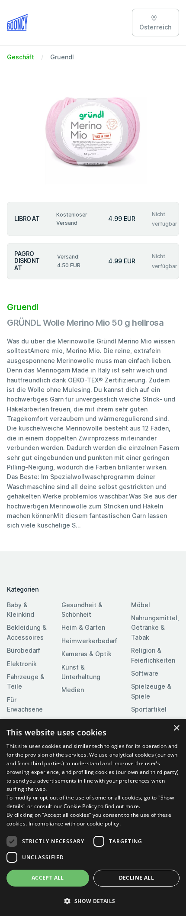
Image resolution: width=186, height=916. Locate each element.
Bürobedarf (23, 650)
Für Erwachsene (25, 704)
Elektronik (22, 663)
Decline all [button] (136, 877)
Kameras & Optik (86, 653)
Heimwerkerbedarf (89, 640)
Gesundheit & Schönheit (82, 609)
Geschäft (20, 57)
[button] (93, 901)
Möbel (140, 605)
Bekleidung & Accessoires (27, 632)
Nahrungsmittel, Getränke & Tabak (155, 627)
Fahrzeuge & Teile (26, 681)
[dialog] (93, 817)
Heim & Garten (83, 627)
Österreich (155, 27)
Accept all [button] (48, 877)
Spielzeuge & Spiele (151, 691)
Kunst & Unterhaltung (80, 672)
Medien (72, 689)
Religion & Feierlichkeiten (153, 655)
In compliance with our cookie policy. (75, 823)
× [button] (176, 728)
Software (144, 673)
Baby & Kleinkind (20, 609)
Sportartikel (149, 709)
